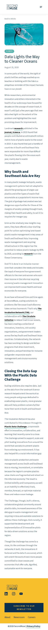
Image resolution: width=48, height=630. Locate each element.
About (7, 617)
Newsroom (19, 617)
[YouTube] (21, 593)
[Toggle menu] (40, 6)
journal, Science (12, 132)
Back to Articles (10, 18)
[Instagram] (13, 593)
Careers (31, 617)
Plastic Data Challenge (16, 426)
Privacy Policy (33, 626)
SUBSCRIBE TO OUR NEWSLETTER (24, 608)
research (18, 128)
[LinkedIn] (6, 593)
